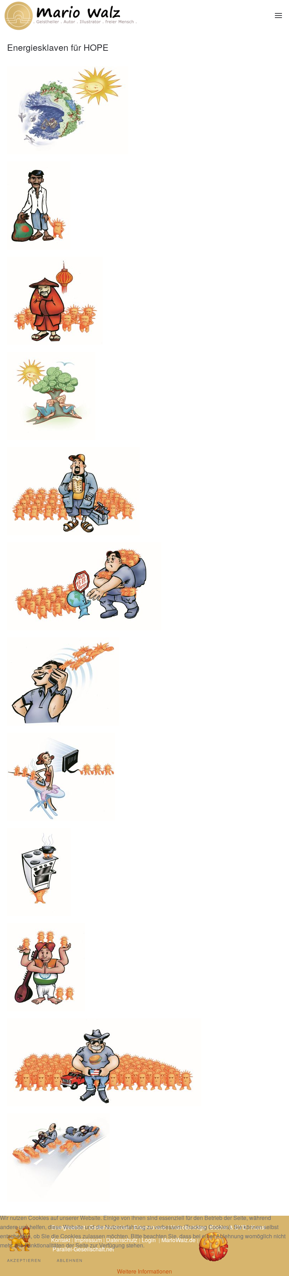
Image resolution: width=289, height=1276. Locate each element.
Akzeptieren (24, 1260)
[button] (278, 15)
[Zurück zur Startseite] (70, 15)
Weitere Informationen (144, 1271)
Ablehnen (70, 1260)
